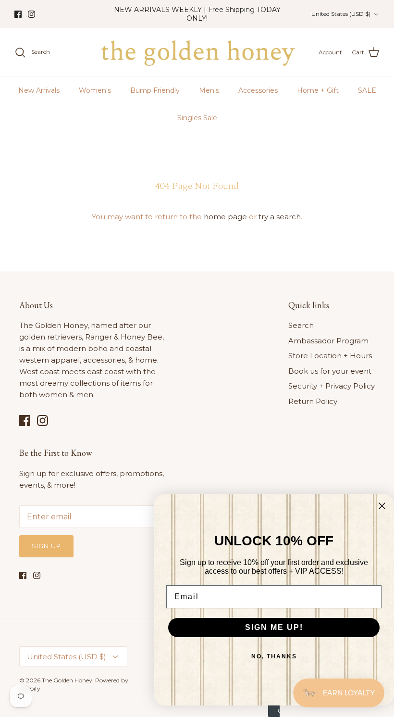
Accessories (258, 90)
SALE (367, 90)
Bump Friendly (155, 90)
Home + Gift (318, 90)
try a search (280, 216)
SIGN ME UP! (274, 627)
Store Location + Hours (330, 355)
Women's (95, 90)
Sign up (46, 546)
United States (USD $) (340, 13)
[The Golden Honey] (197, 52)
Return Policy (312, 401)
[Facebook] (18, 14)
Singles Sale (197, 117)
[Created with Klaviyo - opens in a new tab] (274, 711)
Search (301, 325)
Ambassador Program (328, 340)
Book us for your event (329, 371)
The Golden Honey (67, 680)
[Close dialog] (382, 506)
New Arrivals (39, 90)
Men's (209, 90)
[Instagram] (31, 14)
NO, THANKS (274, 656)
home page (225, 216)
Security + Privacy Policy (331, 385)
